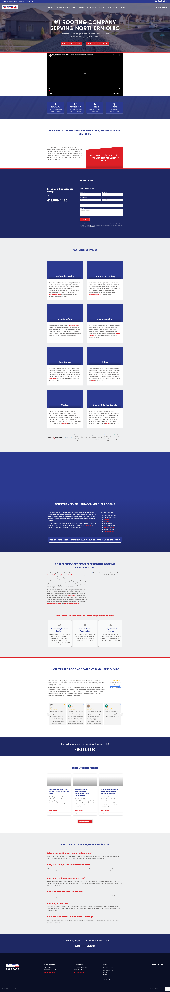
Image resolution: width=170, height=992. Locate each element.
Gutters (106, 521)
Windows (81, 7)
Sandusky (64, 575)
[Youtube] (167, 1)
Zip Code (82, 203)
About (100, 7)
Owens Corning (56, 603)
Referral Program (112, 7)
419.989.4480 (162, 7)
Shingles (106, 519)
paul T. (54, 705)
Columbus (57, 575)
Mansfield (50, 575)
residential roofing (55, 294)
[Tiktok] (164, 1)
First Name (82, 192)
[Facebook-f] (156, 1)
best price (88, 525)
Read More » (53, 810)
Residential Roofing (108, 968)
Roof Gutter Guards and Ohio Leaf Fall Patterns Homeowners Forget (59, 791)
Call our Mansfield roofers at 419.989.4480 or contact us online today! (85, 539)
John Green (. (93, 705)
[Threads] (161, 1)
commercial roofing (95, 294)
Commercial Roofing (63, 7)
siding (93, 380)
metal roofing (73, 325)
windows (65, 423)
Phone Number (83, 197)
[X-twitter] (16, 969)
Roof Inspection (109, 531)
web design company (163, 988)
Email (103, 197)
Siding (74, 7)
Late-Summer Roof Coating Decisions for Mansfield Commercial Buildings (109, 791)
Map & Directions (49, 972)
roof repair (52, 378)
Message (82, 208)
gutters (107, 423)
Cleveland (71, 575)
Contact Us (106, 979)
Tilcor (49, 603)
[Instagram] (159, 1)
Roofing (50, 7)
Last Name (104, 192)
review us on (114, 687)
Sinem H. (73, 705)
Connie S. (110, 705)
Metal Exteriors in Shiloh (71, 603)
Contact (122, 7)
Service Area (90, 7)
